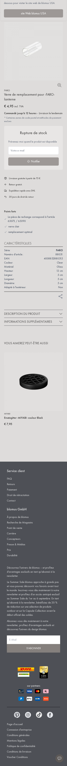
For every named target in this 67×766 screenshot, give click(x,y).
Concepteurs (13, 539)
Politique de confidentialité (21, 746)
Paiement (12, 489)
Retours (11, 484)
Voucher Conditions (17, 757)
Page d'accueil (15, 724)
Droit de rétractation (18, 495)
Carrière (11, 533)
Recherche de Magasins (20, 522)
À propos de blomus (18, 517)
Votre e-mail (17, 150)
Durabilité (12, 555)
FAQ (9, 478)
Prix (9, 550)
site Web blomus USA (33, 13)
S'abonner (33, 648)
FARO (7, 90)
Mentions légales (16, 740)
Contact (11, 500)
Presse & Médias (16, 544)
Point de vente (14, 528)
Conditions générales (18, 735)
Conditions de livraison (19, 751)
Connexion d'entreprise (19, 729)
